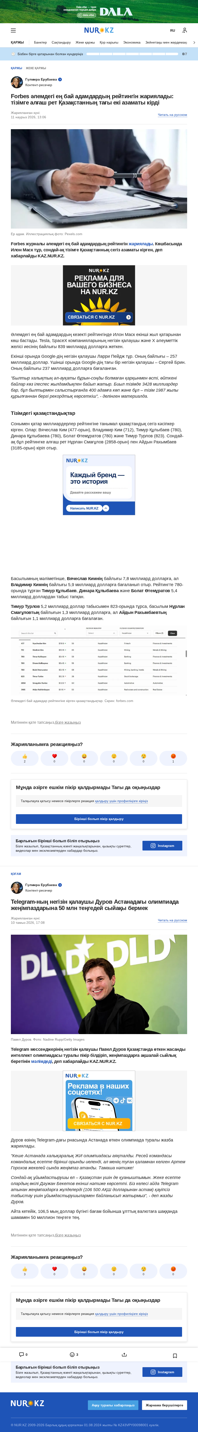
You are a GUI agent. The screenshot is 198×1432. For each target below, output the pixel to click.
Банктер (40, 42)
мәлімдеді (41, 1061)
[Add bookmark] (175, 1356)
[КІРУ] (185, 30)
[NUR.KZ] (99, 30)
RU (172, 30)
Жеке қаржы (85, 42)
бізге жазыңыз (68, 722)
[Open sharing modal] (124, 1354)
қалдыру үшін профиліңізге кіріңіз (121, 801)
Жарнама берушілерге (164, 1405)
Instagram (166, 846)
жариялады (140, 243)
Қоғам (16, 874)
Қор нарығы (109, 42)
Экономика (132, 42)
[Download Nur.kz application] (99, 11)
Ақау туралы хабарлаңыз (113, 1405)
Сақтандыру (61, 42)
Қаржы (17, 42)
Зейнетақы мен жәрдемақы (167, 42)
